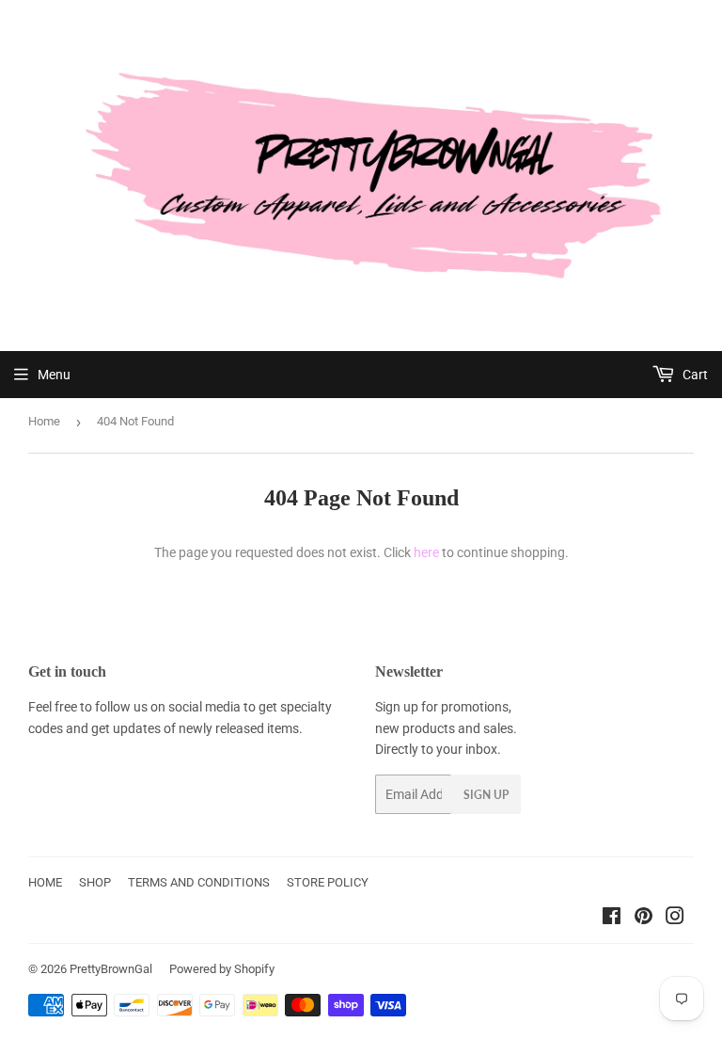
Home (44, 421)
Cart (694, 374)
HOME (45, 882)
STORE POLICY (328, 882)
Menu (54, 374)
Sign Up (486, 795)
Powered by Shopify (222, 969)
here (426, 552)
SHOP (95, 882)
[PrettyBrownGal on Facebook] (611, 918)
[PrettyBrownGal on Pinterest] (643, 918)
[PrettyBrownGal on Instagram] (675, 918)
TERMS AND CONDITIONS (199, 882)
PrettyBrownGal (111, 969)
